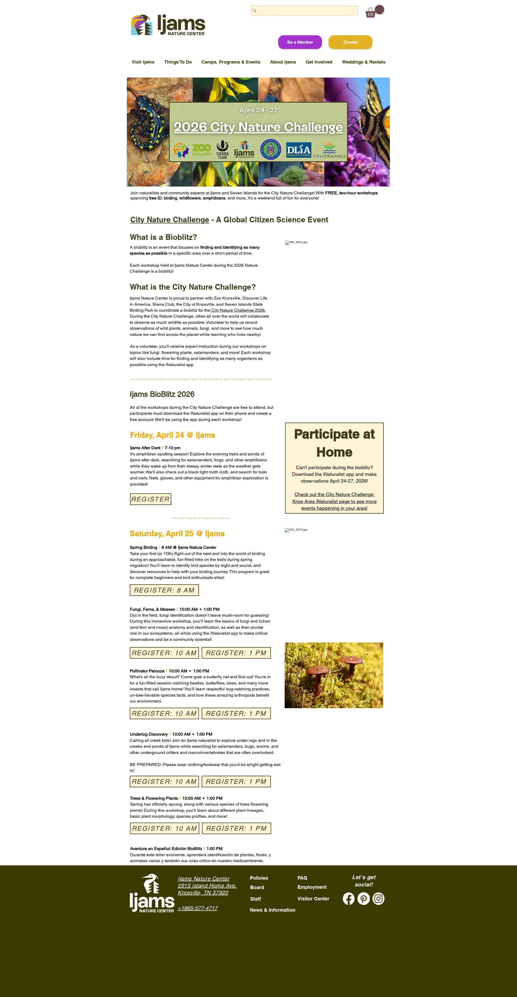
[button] (374, 11)
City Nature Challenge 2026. (238, 310)
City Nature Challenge (169, 219)
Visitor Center (313, 898)
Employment (312, 887)
